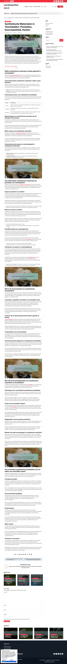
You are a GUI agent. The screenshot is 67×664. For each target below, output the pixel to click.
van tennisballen (30, 384)
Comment (6, 592)
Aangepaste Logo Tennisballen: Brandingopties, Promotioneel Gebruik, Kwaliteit (54, 53)
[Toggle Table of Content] (16, 68)
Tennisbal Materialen (8, 21)
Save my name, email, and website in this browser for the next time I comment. (17, 619)
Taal (44, 6)
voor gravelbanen (28, 239)
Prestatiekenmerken (49, 31)
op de (23, 437)
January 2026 (48, 67)
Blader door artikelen (37, 6)
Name (5, 605)
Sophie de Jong (26, 564)
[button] (62, 13)
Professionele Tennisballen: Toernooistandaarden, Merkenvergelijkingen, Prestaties (54, 60)
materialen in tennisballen (14, 75)
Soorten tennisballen (49, 32)
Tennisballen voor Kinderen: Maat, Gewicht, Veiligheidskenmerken (53, 57)
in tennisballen (14, 406)
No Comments (20, 32)
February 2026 (48, 66)
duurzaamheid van (9, 319)
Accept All (4, 661)
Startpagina (26, 6)
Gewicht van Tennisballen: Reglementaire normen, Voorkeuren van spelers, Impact (54, 47)
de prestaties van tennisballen (24, 184)
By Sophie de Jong (9, 32)
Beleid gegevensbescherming (49, 661)
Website (5, 614)
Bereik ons (31, 6)
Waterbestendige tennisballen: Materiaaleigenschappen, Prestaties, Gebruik (53, 50)
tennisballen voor (31, 257)
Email (5, 609)
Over (42, 6)
